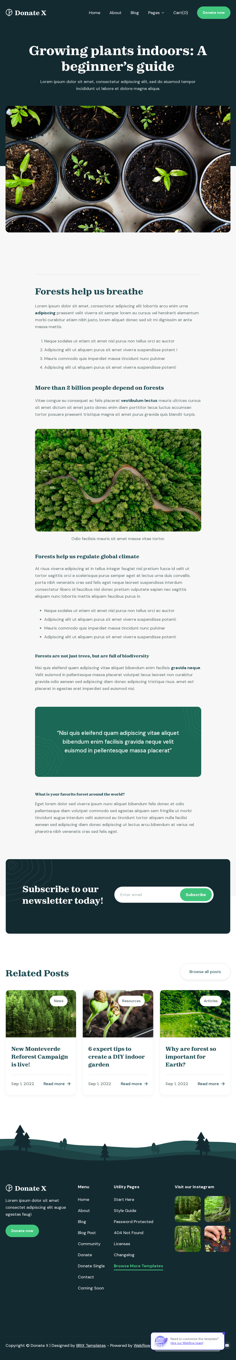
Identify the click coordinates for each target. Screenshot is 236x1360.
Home (94, 12)
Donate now (214, 12)
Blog (135, 12)
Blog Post (87, 1232)
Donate (85, 1255)
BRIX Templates (91, 1345)
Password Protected (133, 1221)
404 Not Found (128, 1232)
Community (89, 1244)
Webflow (142, 1345)
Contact (86, 1277)
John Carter (48, 271)
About (115, 12)
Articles (160, 271)
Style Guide (125, 1210)
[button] (156, 12)
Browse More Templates (138, 1266)
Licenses (122, 1244)
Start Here (124, 1199)
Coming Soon (91, 1288)
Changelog (124, 1255)
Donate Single (91, 1266)
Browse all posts (205, 971)
